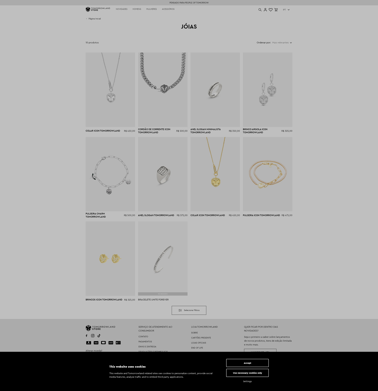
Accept (247, 363)
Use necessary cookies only (247, 372)
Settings (247, 381)
